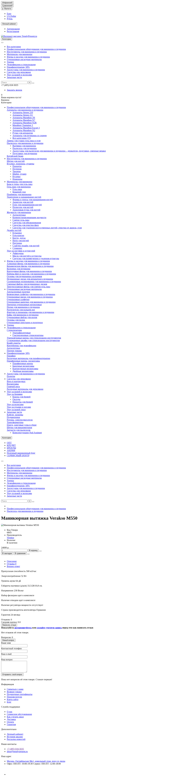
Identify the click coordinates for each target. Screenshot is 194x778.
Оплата (10, 722)
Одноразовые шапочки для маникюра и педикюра (31, 302)
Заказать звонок (14, 90)
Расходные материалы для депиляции (25, 389)
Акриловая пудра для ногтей (26, 210)
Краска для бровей (21, 397)
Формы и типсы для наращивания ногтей (32, 199)
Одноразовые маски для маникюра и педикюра (30, 297)
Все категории (14, 46)
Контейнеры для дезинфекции (21, 345)
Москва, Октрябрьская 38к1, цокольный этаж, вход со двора (36, 761)
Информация (7, 684)
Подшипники (13, 417)
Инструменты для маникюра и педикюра (27, 52)
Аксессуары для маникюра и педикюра (26, 69)
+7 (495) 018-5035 (15, 749)
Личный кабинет (15, 734)
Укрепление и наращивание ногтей (24, 197)
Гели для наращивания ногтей (27, 204)
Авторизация (13, 29)
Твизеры (16, 171)
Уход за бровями (15, 394)
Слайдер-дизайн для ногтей (25, 245)
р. (6, 9)
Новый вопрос (8, 640)
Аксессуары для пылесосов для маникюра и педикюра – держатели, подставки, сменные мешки (59, 151)
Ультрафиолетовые (21, 333)
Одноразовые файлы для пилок (22, 317)
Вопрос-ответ (13, 566)
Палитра (11, 376)
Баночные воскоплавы (23, 366)
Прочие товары (14, 350)
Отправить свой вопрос (12, 674)
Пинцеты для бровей (22, 402)
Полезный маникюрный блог (21, 453)
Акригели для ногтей (22, 202)
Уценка (10, 62)
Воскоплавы (13, 384)
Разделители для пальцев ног (21, 309)
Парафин (11, 356)
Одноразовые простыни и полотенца (25, 322)
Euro (9, 13)
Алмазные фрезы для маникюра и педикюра (28, 263)
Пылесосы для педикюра (24, 148)
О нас (9, 711)
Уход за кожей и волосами (19, 75)
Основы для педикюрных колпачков (24, 276)
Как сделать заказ (15, 717)
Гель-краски (18, 235)
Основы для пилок (16, 320)
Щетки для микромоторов (19, 427)
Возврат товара (14, 691)
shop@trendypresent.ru (17, 751)
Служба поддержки (10, 707)
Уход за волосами (15, 404)
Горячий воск (13, 386)
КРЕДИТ (11, 445)
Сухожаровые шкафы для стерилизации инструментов (33, 340)
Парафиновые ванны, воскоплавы (23, 361)
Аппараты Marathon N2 (23, 130)
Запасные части (14, 77)
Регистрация (13, 31)
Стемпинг (17, 248)
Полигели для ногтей (22, 207)
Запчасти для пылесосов (18, 430)
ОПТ (9, 443)
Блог (9, 702)
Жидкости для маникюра (19, 212)
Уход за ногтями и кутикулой (21, 251)
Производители (14, 697)
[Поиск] (33, 83)
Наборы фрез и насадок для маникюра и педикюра (31, 274)
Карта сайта (12, 699)
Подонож (17, 169)
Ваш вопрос (7, 659)
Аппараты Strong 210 (22, 112)
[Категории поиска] (2, 42)
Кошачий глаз (19, 192)
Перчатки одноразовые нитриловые (24, 304)
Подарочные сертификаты (19, 694)
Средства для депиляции (19, 72)
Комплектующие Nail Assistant (27, 432)
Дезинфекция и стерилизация (21, 64)
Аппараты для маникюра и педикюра (25, 110)
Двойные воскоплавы (23, 371)
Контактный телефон (11, 648)
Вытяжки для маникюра (24, 146)
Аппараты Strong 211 (22, 115)
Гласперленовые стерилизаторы (27, 335)
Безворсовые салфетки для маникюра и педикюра (31, 294)
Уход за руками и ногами (19, 407)
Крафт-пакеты (14, 343)
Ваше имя (6, 643)
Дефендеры (18, 253)
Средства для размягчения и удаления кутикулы (35, 258)
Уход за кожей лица (16, 409)
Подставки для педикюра (24, 153)
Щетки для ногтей (16, 161)
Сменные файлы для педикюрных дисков (27, 284)
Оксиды (16, 399)
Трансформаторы (15, 422)
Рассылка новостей (16, 739)
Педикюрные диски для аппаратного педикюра (30, 279)
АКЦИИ (11, 450)
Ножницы (17, 179)
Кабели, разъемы (15, 414)
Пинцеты (17, 166)
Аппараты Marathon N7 (23, 120)
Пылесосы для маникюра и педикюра (25, 143)
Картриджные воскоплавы (25, 368)
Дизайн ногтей (14, 230)
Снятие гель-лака (20, 220)
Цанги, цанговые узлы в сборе (21, 425)
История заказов (15, 736)
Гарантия (11, 724)
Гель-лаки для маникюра (19, 187)
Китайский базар (15, 156)
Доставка (11, 719)
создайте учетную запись (49, 627)
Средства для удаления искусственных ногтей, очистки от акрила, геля (47, 228)
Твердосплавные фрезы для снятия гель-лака (28, 286)
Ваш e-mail (6, 654)
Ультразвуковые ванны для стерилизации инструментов (34, 338)
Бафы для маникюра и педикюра (22, 315)
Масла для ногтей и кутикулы (26, 256)
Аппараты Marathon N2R (24, 123)
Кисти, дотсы (19, 238)
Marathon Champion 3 (22, 125)
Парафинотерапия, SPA (18, 67)
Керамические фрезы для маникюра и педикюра (30, 266)
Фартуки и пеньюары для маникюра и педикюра (30, 312)
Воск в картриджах (16, 381)
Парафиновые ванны (22, 363)
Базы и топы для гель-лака (19, 184)
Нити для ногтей (20, 240)
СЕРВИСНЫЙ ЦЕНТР (18, 455)
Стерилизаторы (14, 330)
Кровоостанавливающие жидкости (29, 217)
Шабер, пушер (19, 174)
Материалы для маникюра (19, 54)
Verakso (10, 537)
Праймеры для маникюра (19, 194)
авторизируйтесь (23, 627)
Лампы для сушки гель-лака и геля (23, 140)
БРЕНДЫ (11, 448)
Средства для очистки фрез (25, 225)
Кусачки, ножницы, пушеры (20, 163)
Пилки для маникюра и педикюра (23, 307)
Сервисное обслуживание (19, 714)
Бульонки (17, 233)
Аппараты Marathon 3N (23, 117)
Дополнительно (8, 729)
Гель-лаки (17, 189)
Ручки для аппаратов (22, 133)
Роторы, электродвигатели (20, 420)
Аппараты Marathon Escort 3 (26, 128)
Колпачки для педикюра (18, 268)
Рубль (9, 19)
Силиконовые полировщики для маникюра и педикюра (34, 281)
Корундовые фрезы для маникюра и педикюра (29, 271)
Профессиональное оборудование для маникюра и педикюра (36, 49)
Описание (12, 561)
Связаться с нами (15, 689)
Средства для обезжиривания (26, 222)
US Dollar (11, 16)
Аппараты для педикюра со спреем (29, 135)
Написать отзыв (9, 625)
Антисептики (19, 215)
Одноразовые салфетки (18, 299)
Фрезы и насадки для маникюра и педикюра (28, 57)
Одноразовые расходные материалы (24, 59)
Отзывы (11, 564)
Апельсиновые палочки (18, 292)
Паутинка (17, 243)
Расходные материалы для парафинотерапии (28, 358)
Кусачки (16, 176)
